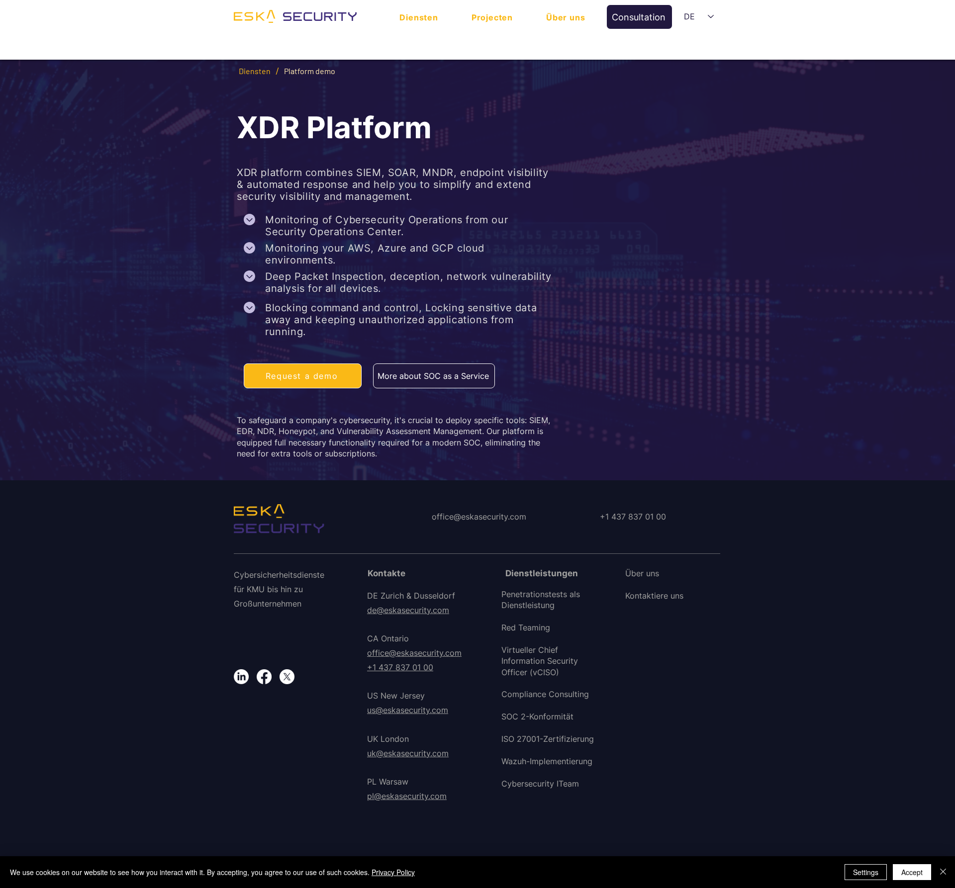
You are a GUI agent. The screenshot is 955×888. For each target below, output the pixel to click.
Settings (865, 872)
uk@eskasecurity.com (408, 753)
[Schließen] (943, 872)
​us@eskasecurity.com (407, 710)
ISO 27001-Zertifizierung (547, 739)
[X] (287, 676)
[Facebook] (264, 676)
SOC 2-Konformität (537, 716)
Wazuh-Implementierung (546, 761)
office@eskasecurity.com (414, 653)
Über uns (642, 573)
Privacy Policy (393, 872)
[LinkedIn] (241, 676)
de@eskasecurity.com (408, 610)
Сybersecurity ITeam (540, 784)
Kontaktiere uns (654, 596)
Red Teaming (525, 627)
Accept (912, 872)
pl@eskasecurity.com (407, 796)
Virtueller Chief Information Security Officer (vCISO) (539, 661)
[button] (639, 16)
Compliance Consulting (545, 694)
